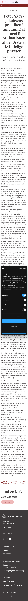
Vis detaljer (20, 316)
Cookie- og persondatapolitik (9, 566)
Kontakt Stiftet (8, 546)
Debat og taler (7, 5)
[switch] (24, 300)
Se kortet (7, 502)
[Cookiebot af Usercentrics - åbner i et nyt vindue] (19, 268)
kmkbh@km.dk (7, 533)
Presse (5, 550)
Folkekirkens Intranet (11, 561)
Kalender (6, 577)
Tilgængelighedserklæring (13, 571)
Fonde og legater (9, 592)
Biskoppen (6, 554)
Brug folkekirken (9, 581)
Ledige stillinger (9, 596)
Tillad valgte (14, 326)
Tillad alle (14, 321)
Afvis (14, 331)
